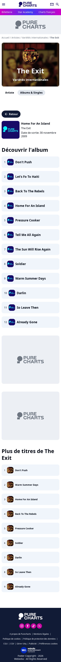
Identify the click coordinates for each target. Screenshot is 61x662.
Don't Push (21, 470)
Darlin (18, 557)
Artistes (16, 37)
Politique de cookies (12, 638)
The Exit (30, 70)
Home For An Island (26, 499)
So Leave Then (23, 572)
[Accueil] (28, 4)
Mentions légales (41, 634)
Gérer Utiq (21, 643)
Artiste (9, 92)
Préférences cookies (48, 643)
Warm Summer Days (26, 484)
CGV (12, 643)
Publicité (33, 643)
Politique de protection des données (39, 638)
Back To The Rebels (25, 513)
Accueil (5, 37)
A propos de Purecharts (20, 634)
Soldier (19, 543)
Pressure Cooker (24, 528)
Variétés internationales (30, 80)
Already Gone (22, 586)
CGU (5, 643)
